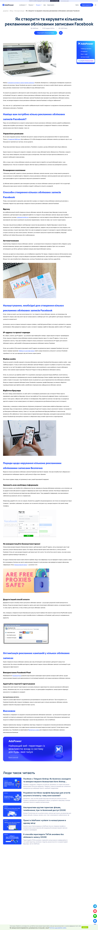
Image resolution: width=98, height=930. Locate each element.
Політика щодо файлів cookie (57, 928)
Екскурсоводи (19, 11)
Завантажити (50, 2)
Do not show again (65, 0)
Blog (11, 11)
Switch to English (54, 0)
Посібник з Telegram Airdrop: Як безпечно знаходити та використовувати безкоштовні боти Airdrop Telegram (34, 778)
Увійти (77, 5)
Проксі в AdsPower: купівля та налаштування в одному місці (21, 820)
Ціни (44, 2)
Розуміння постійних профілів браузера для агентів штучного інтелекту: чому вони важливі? (30, 792)
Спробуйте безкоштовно (45, 33)
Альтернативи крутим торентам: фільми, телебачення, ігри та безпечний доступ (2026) (28, 806)
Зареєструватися (86, 5)
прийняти (85, 927)
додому (5, 11)
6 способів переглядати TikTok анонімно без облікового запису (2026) (23, 834)
